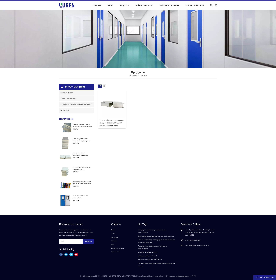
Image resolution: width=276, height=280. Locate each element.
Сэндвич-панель (67, 92)
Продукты (124, 5)
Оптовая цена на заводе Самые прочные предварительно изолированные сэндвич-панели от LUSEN (82, 168)
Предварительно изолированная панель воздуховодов (152, 231)
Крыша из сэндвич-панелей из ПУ (150, 259)
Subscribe (88, 241)
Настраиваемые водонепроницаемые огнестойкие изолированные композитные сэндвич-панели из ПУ (81, 154)
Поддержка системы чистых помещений (76, 104)
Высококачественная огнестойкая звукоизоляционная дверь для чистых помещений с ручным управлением (82, 197)
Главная (97, 5)
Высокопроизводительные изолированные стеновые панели (156, 264)
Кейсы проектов (144, 5)
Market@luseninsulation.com (199, 245)
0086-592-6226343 (193, 240)
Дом (112, 230)
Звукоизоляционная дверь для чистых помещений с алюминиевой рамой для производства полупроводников (82, 183)
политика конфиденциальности (180, 276)
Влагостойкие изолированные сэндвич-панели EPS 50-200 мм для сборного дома (112, 122)
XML (165, 276)
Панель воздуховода (68, 98)
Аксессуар (65, 110)
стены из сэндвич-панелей (147, 256)
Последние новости (169, 5)
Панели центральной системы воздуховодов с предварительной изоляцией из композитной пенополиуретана (82, 140)
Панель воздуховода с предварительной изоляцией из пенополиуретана (156, 241)
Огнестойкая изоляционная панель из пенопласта (156, 236)
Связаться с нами (195, 5)
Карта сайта (115, 252)
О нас (110, 5)
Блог (112, 244)
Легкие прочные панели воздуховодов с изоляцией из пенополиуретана (82, 125)
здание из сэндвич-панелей (148, 252)
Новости (114, 241)
